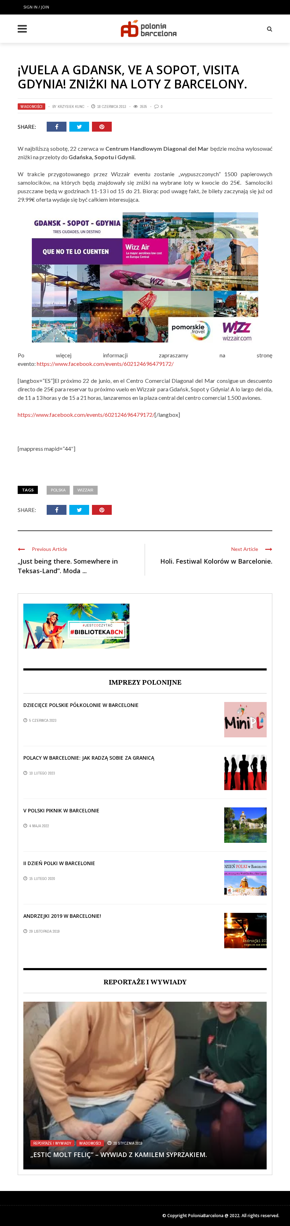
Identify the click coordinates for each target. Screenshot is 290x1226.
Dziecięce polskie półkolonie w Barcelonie (81, 705)
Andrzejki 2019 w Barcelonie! (62, 916)
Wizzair (85, 490)
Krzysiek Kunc (71, 106)
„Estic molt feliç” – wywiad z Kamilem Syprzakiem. (118, 1154)
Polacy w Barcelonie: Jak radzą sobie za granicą (88, 757)
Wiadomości (31, 106)
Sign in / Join (36, 7)
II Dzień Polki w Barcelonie (59, 863)
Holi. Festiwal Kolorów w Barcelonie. (216, 561)
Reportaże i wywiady (52, 1143)
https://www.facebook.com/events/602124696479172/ (105, 363)
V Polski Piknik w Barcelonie (61, 810)
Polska (58, 490)
